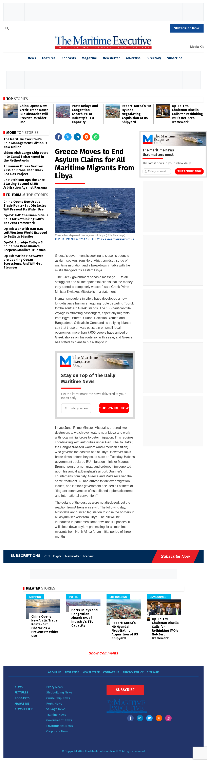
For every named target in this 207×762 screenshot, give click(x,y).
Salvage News (55, 709)
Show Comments (103, 653)
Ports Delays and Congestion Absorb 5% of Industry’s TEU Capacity (85, 114)
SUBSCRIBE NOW (187, 28)
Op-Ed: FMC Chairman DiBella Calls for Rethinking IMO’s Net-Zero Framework (187, 114)
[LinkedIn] (140, 718)
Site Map (153, 672)
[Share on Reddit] (86, 137)
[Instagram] (168, 718)
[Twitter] (149, 718)
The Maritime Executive (117, 239)
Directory (154, 58)
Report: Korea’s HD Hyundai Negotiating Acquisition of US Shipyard (136, 114)
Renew (88, 556)
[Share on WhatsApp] (95, 137)
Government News (59, 720)
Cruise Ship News (58, 698)
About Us (54, 672)
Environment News (59, 726)
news (32, 58)
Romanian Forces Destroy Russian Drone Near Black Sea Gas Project (23, 170)
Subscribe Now (114, 408)
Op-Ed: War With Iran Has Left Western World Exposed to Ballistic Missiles (25, 232)
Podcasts (68, 58)
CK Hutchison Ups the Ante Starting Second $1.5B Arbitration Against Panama (25, 183)
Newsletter (111, 58)
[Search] (7, 29)
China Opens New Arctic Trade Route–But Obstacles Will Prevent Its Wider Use (35, 114)
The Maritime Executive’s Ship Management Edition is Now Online (25, 143)
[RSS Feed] (159, 718)
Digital (57, 556)
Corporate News (57, 731)
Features (48, 58)
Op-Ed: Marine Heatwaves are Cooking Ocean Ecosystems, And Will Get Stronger (23, 261)
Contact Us (111, 672)
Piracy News (54, 687)
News (19, 687)
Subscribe (174, 58)
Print (46, 556)
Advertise (133, 58)
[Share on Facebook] (58, 137)
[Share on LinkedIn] (77, 137)
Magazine (89, 58)
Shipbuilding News (59, 692)
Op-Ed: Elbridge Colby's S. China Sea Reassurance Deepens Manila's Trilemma (24, 246)
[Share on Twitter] (68, 137)
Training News (56, 715)
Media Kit (197, 46)
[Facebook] (130, 718)
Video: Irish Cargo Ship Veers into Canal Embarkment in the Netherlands (25, 156)
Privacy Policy (133, 672)
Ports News (54, 703)
